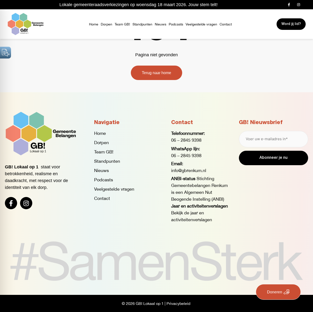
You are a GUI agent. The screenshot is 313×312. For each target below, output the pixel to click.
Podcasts (176, 24)
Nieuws (160, 24)
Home (93, 24)
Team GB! (122, 24)
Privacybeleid (178, 303)
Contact (226, 24)
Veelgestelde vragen (201, 24)
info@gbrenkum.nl (188, 170)
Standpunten (142, 24)
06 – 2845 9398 (186, 140)
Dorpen (106, 24)
